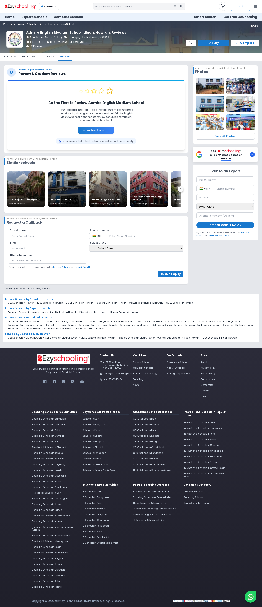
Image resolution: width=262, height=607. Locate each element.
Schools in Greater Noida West (99, 470)
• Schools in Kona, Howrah (226, 321)
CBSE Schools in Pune (144, 430)
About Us (205, 362)
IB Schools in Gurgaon (95, 514)
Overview (10, 56)
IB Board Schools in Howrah (111, 302)
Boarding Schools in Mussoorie (49, 475)
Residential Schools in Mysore (48, 458)
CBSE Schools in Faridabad (148, 452)
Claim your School (177, 362)
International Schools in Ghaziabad (203, 450)
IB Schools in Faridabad (96, 525)
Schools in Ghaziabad (95, 447)
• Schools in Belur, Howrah (99, 321)
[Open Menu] (255, 6)
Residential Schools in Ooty (46, 492)
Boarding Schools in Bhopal (47, 564)
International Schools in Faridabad (203, 456)
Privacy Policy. (60, 267)
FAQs (203, 396)
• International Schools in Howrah (58, 312)
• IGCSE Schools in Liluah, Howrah (219, 337)
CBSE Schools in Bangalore (148, 424)
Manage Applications (178, 373)
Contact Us (207, 384)
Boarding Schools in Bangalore (49, 418)
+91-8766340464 (113, 379)
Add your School (176, 367)
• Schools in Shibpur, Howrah (166, 325)
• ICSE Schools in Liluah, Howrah (60, 337)
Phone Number (99, 230)
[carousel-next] (180, 189)
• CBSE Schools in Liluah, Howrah (24, 337)
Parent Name (17, 230)
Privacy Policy (208, 367)
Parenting (138, 379)
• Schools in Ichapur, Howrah (60, 325)
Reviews (65, 56)
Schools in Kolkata (93, 435)
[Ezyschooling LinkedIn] (45, 381)
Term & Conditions (84, 267)
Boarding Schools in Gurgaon (48, 569)
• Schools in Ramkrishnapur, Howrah (97, 325)
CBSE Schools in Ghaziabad (148, 447)
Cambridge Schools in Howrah (146, 302)
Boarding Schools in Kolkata (47, 452)
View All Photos (225, 136)
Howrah (21, 24)
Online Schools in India (196, 502)
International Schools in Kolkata (201, 439)
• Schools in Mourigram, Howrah (23, 328)
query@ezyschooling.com (116, 373)
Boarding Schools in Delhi (46, 430)
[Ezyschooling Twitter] (73, 381)
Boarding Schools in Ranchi (47, 509)
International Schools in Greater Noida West (204, 475)
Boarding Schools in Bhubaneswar (51, 535)
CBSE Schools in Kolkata (146, 435)
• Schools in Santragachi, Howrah (201, 325)
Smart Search (205, 17)
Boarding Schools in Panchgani (49, 487)
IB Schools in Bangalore (96, 497)
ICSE (32, 42)
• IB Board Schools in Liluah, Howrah (136, 337)
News (136, 384)
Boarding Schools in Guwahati (49, 575)
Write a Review (98, 130)
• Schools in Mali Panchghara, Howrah (62, 321)
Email (12, 242)
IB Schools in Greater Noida (97, 537)
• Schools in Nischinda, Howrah (23, 321)
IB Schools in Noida (93, 531)
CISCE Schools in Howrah (79, 302)
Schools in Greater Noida (96, 464)
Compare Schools (143, 367)
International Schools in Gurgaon (202, 445)
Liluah (32, 24)
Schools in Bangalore (94, 424)
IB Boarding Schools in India (148, 520)
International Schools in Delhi (199, 422)
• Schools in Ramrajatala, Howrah (24, 325)
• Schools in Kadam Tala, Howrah (192, 321)
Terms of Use (208, 379)
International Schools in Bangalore (203, 428)
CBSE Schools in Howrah (21, 302)
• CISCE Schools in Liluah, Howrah (97, 337)
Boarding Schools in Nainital (47, 470)
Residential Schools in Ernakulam (50, 552)
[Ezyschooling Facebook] (54, 381)
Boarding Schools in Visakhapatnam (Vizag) (52, 528)
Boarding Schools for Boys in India (152, 497)
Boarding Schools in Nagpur (47, 558)
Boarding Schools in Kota (46, 581)
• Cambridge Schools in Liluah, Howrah (178, 337)
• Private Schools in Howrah (92, 312)
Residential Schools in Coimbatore (51, 515)
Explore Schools (34, 17)
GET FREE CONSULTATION (225, 225)
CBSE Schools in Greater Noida (149, 464)
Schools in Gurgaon (93, 441)
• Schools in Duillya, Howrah (89, 328)
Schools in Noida (92, 458)
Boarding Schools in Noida (46, 546)
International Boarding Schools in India (154, 508)
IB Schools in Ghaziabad (96, 520)
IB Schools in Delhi (92, 491)
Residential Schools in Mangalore (50, 541)
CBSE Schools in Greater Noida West (152, 470)
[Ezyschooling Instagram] (63, 381)
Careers (205, 390)
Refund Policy (208, 373)
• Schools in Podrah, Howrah (58, 328)
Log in (240, 6)
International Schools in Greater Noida (204, 467)
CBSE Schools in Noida (145, 458)
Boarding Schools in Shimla (47, 481)
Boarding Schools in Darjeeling (49, 464)
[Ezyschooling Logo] (20, 6)
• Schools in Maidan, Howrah (134, 325)
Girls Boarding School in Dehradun (152, 514)
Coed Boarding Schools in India (150, 502)
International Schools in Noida (200, 462)
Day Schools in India (195, 491)
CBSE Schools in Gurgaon (147, 441)
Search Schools (141, 362)
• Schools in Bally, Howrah (159, 321)
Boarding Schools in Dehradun (49, 424)
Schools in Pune (91, 430)
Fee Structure (30, 56)
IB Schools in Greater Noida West (100, 542)
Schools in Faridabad (94, 452)
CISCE (40, 42)
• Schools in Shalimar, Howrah (238, 325)
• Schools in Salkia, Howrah (128, 321)
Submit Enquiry (171, 274)
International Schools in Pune (199, 433)
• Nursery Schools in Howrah (124, 312)
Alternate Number (21, 255)
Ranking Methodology (145, 373)
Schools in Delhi (91, 418)
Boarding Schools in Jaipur (47, 504)
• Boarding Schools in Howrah (22, 312)
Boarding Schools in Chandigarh (50, 498)
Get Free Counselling (240, 17)
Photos (49, 56)
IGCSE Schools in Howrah (179, 302)
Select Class (98, 242)
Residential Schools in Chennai (49, 447)
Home (10, 17)
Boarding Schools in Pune (46, 441)
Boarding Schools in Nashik (47, 586)
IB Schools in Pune (92, 502)
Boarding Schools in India (198, 497)
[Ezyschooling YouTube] (82, 381)
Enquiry (213, 43)
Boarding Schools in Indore (47, 521)
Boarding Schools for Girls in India (151, 491)
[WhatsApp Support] (250, 597)
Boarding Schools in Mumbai (48, 435)
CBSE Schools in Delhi (144, 418)
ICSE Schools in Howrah (50, 302)
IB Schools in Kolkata (94, 508)
